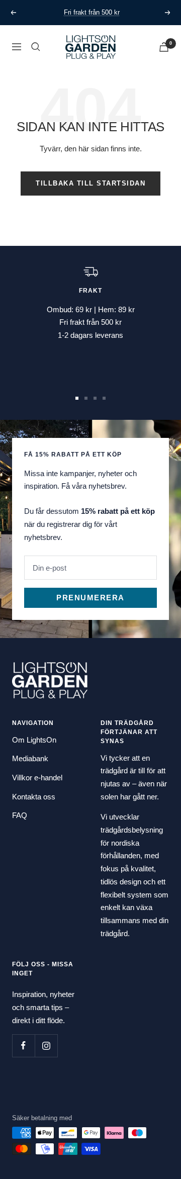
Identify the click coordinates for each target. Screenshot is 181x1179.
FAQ (19, 815)
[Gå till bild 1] (76, 398)
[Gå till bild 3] (95, 398)
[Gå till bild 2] (85, 398)
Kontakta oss (33, 796)
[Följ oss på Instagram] (46, 1045)
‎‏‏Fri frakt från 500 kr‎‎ (92, 12)
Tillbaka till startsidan (90, 183)
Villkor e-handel (37, 777)
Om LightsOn (34, 740)
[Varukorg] (164, 47)
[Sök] (35, 46)
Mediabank (30, 758)
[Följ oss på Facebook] (23, 1045)
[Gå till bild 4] (104, 398)
